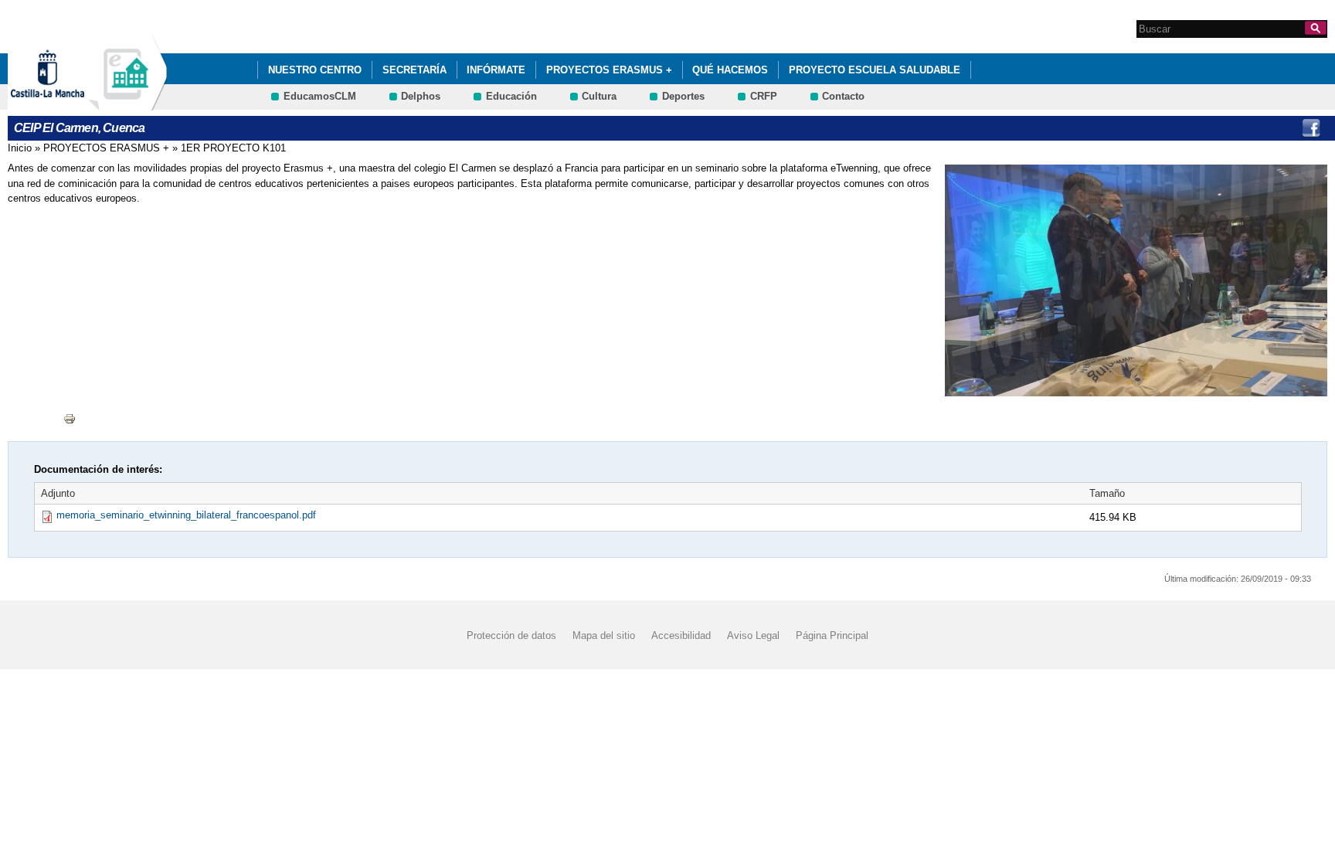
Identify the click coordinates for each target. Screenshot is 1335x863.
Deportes (683, 96)
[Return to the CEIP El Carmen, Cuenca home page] (127, 103)
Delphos (420, 96)
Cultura (599, 96)
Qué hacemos (730, 70)
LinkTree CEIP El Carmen (1279, 128)
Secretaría (414, 70)
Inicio (20, 148)
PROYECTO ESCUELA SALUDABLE (874, 70)
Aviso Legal (753, 634)
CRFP (763, 96)
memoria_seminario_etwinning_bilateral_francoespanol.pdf (186, 515)
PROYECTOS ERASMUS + (609, 70)
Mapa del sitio (603, 634)
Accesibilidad (681, 634)
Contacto (843, 96)
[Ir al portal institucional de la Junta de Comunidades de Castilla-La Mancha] (67, 103)
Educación (511, 96)
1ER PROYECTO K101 (233, 148)
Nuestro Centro (315, 70)
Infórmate (496, 70)
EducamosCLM (320, 96)
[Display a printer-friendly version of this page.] (69, 417)
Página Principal (832, 634)
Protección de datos (511, 634)
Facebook (1311, 128)
